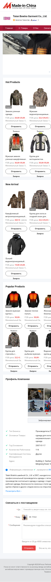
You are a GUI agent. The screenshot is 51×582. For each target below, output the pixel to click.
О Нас (35, 28)
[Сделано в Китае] (20, 5)
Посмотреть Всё (13, 491)
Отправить (28, 548)
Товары (24, 28)
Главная (9, 28)
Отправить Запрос (16, 127)
